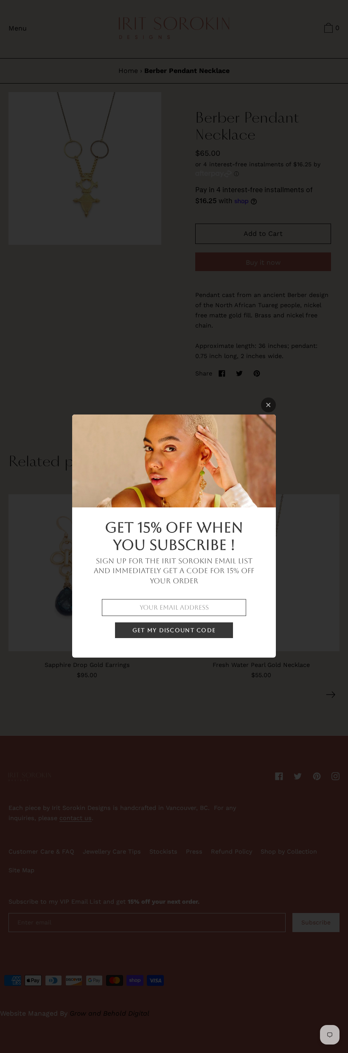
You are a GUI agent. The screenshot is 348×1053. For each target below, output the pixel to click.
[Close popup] (268, 405)
